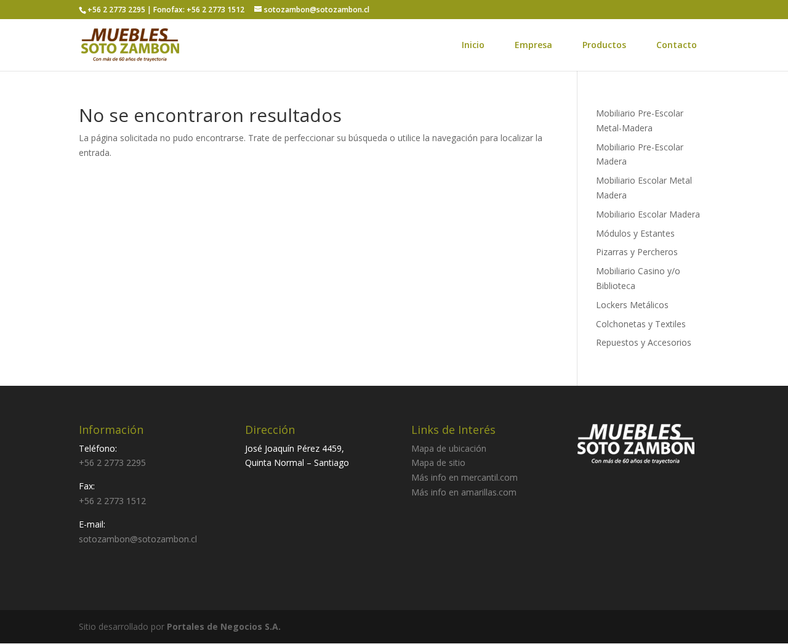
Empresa (533, 45)
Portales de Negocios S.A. (224, 626)
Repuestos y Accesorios (643, 342)
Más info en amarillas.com (464, 492)
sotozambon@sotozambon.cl (138, 539)
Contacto (676, 45)
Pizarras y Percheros (637, 252)
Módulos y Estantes (635, 233)
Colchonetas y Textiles (641, 324)
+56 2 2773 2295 (112, 462)
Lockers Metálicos (632, 305)
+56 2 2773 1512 (112, 501)
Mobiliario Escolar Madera (648, 214)
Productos (604, 45)
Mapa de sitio (438, 462)
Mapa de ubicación (448, 448)
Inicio (473, 45)
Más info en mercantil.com (464, 477)
